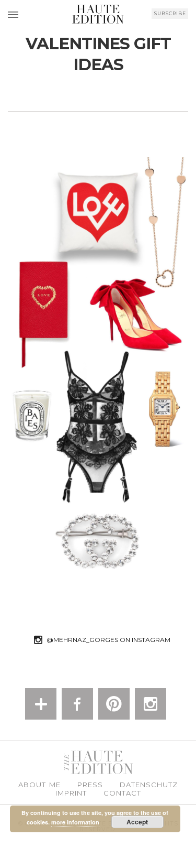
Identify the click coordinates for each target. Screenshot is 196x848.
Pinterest (114, 704)
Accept (137, 822)
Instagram (150, 704)
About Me (39, 785)
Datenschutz (149, 785)
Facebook (77, 704)
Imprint (71, 793)
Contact (122, 793)
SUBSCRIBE (170, 13)
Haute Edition (98, 14)
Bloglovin (40, 704)
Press (90, 785)
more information (75, 822)
